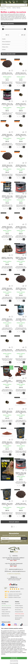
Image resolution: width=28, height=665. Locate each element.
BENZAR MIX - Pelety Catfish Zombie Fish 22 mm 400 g (21, 381)
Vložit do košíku (10, 86)
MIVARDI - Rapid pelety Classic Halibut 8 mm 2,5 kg (21, 289)
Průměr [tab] (4, 49)
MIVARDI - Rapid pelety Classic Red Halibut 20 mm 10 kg (21, 227)
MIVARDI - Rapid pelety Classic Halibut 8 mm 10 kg (21, 504)
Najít (25, 5)
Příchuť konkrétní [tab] (6, 44)
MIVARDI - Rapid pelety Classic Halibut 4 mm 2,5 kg (7, 166)
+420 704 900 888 (9, 563)
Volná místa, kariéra (19, 613)
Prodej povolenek (19, 611)
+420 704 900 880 (7, 557)
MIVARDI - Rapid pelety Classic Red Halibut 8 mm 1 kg (20, 412)
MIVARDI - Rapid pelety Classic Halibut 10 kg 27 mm (7, 412)
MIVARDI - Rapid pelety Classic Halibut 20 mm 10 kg (20, 104)
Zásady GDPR (5, 609)
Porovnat (9, 70)
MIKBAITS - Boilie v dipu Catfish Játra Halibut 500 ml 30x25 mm (21, 473)
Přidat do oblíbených (12, 70)
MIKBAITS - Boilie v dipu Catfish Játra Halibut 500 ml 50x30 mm (21, 258)
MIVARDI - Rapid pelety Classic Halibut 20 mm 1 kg (21, 73)
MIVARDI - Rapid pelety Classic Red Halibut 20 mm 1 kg (7, 227)
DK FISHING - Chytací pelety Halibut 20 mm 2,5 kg (21, 320)
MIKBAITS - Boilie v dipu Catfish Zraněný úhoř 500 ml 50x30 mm (21, 197)
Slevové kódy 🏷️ (18, 609)
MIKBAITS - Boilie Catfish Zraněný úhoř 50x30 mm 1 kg (20, 443)
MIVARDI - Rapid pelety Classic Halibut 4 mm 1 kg (7, 73)
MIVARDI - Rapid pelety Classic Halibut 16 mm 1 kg (7, 350)
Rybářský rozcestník (19, 615)
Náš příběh (17, 603)
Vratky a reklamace (6, 611)
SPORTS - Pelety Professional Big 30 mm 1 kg (7, 381)
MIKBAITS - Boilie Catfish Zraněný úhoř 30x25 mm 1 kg (7, 504)
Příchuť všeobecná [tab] (6, 41)
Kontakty (4, 603)
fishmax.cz (25, 1)
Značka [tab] (3, 39)
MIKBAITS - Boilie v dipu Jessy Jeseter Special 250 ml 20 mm (7, 197)
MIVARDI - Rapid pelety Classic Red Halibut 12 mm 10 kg (7, 289)
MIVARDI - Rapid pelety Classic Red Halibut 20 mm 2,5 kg (7, 135)
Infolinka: (15, 555)
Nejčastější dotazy (6, 615)
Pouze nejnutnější (14, 663)
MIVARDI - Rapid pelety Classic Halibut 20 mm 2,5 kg (20, 166)
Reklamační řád (5, 613)
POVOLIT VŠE (14, 658)
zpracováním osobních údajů (15, 540)
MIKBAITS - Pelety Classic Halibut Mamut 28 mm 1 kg (7, 258)
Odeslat (24, 538)
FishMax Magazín (19, 605)
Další (16, 527)
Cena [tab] (3, 26)
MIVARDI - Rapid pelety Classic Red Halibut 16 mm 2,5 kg (7, 320)
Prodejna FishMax (19, 607)
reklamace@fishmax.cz (18, 571)
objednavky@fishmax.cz (16, 569)
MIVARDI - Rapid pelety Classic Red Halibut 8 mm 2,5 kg (7, 443)
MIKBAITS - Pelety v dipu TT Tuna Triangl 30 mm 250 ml (7, 104)
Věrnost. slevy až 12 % (6, 605)
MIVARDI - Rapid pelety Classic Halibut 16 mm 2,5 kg (20, 135)
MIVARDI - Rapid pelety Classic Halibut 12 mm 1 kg (21, 350)
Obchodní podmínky (6, 607)
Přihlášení (16, 1)
